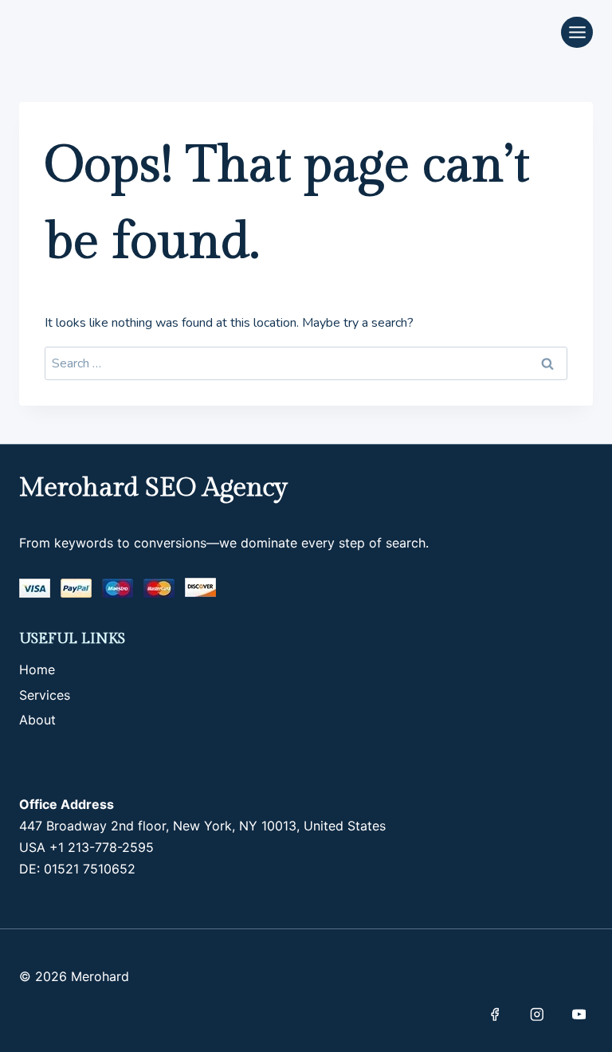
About (37, 720)
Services (44, 695)
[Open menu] (577, 32)
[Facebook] (494, 1014)
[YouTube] (579, 1014)
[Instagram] (537, 1014)
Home (37, 669)
